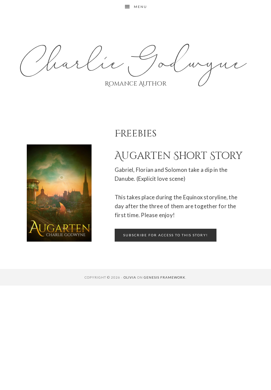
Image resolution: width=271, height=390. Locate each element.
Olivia (130, 277)
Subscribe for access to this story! (165, 235)
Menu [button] (140, 7)
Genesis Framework (164, 277)
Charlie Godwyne (135, 63)
